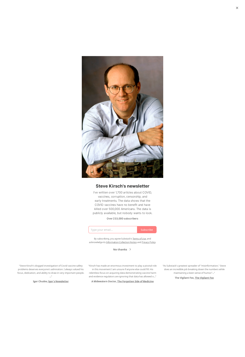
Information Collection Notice (121, 242)
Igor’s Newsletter (58, 281)
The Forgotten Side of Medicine (135, 281)
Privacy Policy (149, 242)
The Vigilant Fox (204, 277)
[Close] (237, 7)
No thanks (120, 249)
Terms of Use (139, 238)
